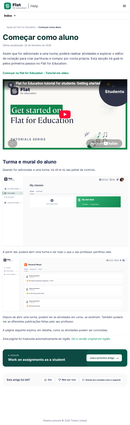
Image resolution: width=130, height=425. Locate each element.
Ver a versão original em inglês (90, 338)
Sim (50, 379)
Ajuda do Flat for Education (21, 27)
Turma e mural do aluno (29, 162)
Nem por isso (69, 379)
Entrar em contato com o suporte (103, 379)
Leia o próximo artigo (104, 358)
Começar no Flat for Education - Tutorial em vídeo (36, 73)
